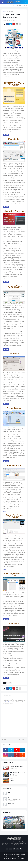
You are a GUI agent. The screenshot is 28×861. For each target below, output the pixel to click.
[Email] (17, 24)
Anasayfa (3, 5)
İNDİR (7, 134)
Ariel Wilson (11, 803)
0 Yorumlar (14, 20)
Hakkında (14, 856)
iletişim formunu (8, 701)
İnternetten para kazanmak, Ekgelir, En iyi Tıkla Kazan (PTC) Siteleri (13, 823)
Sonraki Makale (22, 739)
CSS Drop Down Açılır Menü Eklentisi (16, 779)
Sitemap (23, 858)
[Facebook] (7, 24)
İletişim (20, 856)
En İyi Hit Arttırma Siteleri (16, 766)
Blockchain (20, 5)
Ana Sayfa (5, 11)
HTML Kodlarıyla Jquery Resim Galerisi (17, 773)
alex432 (9, 792)
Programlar (10, 11)
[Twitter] (10, 24)
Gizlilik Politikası (7, 858)
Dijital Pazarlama (12, 5)
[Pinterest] (13, 24)
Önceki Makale (5, 739)
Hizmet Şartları (15, 858)
